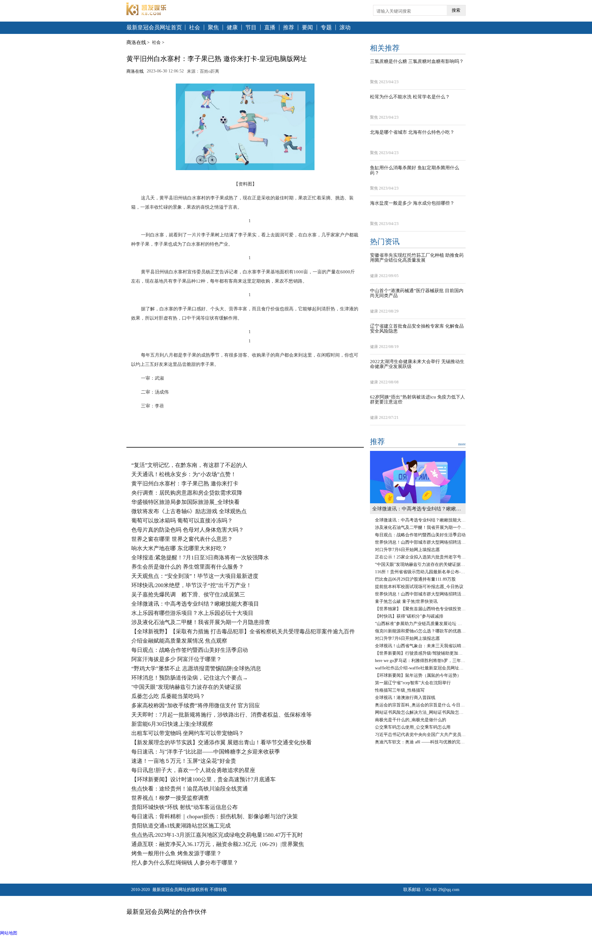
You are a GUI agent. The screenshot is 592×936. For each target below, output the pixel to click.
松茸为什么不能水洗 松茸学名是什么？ (410, 96)
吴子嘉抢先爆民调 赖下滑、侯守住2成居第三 (188, 594)
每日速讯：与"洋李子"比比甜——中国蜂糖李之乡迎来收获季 (205, 752)
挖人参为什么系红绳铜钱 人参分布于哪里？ (184, 863)
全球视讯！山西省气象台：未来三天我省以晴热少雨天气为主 (420, 646)
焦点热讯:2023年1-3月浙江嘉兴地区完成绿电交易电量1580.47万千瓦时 (217, 835)
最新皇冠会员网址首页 (154, 28)
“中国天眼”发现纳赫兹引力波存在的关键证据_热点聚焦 (420, 564)
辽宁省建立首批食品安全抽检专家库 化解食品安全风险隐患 (417, 329)
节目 (251, 28)
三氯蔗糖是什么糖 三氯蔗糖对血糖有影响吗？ (417, 61)
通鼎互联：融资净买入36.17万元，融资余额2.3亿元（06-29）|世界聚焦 (217, 844)
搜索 (456, 10)
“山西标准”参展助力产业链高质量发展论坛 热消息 (420, 623)
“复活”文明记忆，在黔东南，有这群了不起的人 (189, 465)
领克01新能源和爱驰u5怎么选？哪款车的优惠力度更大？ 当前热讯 (420, 631)
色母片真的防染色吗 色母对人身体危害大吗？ (187, 530)
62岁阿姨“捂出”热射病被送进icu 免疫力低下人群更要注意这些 (417, 399)
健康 (232, 28)
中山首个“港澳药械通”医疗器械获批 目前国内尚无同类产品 (416, 293)
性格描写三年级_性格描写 (400, 690)
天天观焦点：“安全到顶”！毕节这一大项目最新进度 (194, 576)
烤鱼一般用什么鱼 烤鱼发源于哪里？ (176, 853)
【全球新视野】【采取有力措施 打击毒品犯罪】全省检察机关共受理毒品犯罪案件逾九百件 (243, 631)
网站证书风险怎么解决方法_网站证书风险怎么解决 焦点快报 (420, 712)
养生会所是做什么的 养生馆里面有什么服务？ (187, 567)
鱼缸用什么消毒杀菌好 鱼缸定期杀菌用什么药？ (414, 170)
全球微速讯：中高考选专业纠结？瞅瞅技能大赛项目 (195, 604)
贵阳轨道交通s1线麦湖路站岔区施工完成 (181, 826)
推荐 (288, 28)
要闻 (307, 28)
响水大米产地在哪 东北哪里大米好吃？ (179, 548)
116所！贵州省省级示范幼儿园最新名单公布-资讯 (420, 572)
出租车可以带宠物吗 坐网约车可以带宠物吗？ (187, 733)
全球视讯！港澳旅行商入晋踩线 (405, 697)
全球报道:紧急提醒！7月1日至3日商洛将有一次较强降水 (200, 557)
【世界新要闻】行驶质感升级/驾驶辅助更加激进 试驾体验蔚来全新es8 (420, 653)
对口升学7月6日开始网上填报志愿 (407, 549)
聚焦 (213, 28)
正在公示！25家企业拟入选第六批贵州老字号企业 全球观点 (420, 557)
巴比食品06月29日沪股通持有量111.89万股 (415, 579)
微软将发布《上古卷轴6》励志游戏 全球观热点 (189, 511)
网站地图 (8, 933)
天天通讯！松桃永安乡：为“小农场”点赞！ (183, 474)
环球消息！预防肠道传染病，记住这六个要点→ (189, 678)
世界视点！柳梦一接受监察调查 (170, 798)
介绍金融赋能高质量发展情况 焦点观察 (179, 641)
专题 (326, 28)
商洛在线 (136, 42)
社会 (194, 28)
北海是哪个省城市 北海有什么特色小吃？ (412, 132)
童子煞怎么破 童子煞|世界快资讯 (406, 601)
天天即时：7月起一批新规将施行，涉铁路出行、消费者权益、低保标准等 (221, 715)
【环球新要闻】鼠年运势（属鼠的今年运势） (418, 675)
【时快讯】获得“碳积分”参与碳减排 (409, 616)
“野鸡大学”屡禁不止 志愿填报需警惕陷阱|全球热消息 (196, 668)
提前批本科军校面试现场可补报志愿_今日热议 (419, 586)
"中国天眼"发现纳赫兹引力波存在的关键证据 (186, 687)
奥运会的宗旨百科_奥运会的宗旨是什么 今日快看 (420, 705)
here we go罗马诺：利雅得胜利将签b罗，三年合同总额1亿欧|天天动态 (420, 660)
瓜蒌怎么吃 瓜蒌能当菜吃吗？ (168, 696)
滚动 (345, 28)
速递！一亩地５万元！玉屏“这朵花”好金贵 (183, 761)
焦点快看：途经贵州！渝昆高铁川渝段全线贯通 (189, 789)
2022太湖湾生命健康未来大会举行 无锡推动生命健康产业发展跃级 (417, 364)
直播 (269, 28)
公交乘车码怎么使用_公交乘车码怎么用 (412, 727)
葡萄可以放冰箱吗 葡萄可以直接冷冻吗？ (182, 520)
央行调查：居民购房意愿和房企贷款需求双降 (186, 493)
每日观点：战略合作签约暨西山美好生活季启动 (189, 650)
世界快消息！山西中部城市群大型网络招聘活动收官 (420, 542)
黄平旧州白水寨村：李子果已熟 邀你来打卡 (184, 483)
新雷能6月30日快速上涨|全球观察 (172, 724)
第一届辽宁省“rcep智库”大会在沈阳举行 (413, 683)
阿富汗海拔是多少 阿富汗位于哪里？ (176, 659)
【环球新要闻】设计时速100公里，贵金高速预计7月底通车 (203, 779)
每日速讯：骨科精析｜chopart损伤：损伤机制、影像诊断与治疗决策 (214, 816)
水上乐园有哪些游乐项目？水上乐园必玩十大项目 (192, 613)
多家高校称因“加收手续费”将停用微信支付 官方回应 (195, 705)
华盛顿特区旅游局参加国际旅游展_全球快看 (185, 502)
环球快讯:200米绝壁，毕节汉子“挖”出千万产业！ (191, 585)
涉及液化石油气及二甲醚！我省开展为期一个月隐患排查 (200, 622)
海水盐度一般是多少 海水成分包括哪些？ (412, 203)
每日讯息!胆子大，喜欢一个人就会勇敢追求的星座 (193, 770)
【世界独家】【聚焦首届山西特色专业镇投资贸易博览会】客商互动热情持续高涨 (420, 609)
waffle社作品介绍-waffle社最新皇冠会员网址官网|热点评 (420, 668)
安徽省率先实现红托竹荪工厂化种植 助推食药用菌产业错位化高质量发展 (417, 258)
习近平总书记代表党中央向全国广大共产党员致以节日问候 (420, 734)
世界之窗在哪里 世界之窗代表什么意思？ (182, 539)
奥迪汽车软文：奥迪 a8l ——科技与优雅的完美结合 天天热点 (420, 742)
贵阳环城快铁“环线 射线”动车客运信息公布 (184, 807)
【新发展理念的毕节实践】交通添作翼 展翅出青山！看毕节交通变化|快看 (221, 742)
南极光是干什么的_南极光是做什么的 (410, 719)
